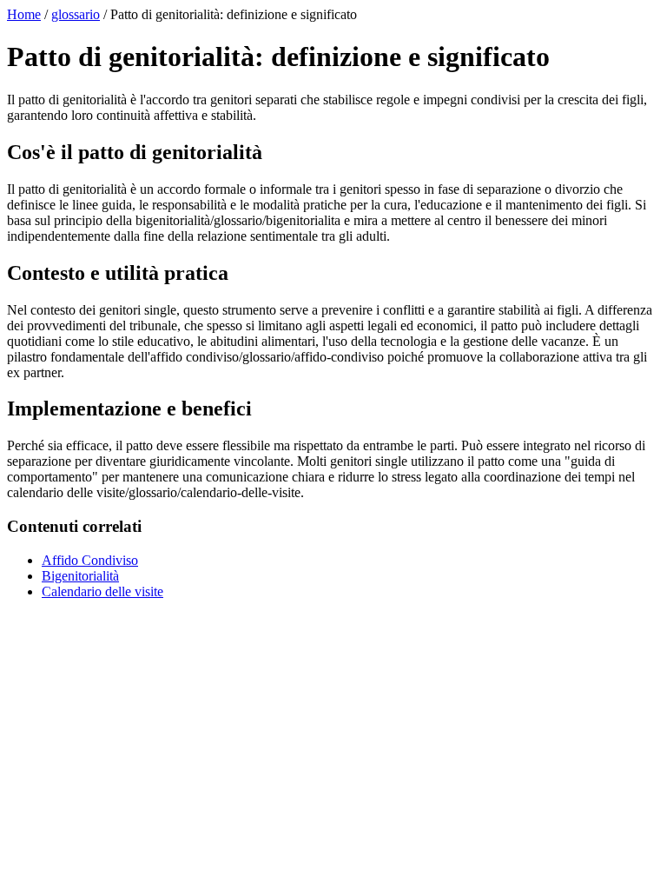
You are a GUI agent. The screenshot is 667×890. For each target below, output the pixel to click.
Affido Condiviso (90, 560)
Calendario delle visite (102, 591)
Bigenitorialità (80, 575)
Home (24, 14)
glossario (75, 14)
